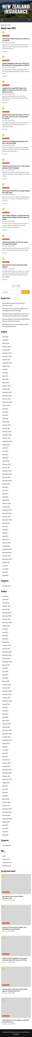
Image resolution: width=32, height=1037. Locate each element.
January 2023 (6, 467)
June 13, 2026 (12, 962)
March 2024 (5, 422)
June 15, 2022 (12, 246)
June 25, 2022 (12, 170)
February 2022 (6, 503)
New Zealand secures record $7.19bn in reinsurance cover (13, 304)
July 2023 (5, 448)
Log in (4, 856)
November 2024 (6, 395)
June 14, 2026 (12, 931)
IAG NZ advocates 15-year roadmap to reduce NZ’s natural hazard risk (15, 325)
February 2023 (6, 464)
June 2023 (5, 451)
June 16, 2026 (12, 900)
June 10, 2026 (12, 1024)
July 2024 (5, 408)
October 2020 (6, 556)
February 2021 (6, 542)
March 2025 (5, 382)
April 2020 (5, 575)
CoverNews (24, 1032)
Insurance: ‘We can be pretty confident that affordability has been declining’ (15, 309)
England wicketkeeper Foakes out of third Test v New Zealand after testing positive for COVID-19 (15, 64)
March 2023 (5, 461)
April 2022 (5, 497)
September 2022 (7, 480)
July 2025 (5, 369)
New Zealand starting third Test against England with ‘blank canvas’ (15, 192)
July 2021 (5, 526)
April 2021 (5, 536)
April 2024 (5, 418)
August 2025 (6, 366)
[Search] (29, 19)
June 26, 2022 (12, 94)
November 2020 (6, 552)
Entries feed (6, 859)
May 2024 (5, 415)
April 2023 (5, 457)
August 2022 (6, 484)
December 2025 (6, 353)
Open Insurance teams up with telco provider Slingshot (14, 266)
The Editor (6, 42)
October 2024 (6, 399)
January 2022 (6, 507)
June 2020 (5, 569)
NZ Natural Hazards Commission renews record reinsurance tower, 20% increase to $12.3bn (15, 315)
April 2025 (5, 379)
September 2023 (7, 441)
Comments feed (6, 862)
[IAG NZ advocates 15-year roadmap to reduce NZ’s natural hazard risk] (16, 1008)
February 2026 (6, 346)
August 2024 (6, 405)
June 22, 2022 (12, 194)
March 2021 (5, 539)
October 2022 (6, 477)
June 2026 (5, 337)
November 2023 (6, 435)
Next (19, 286)
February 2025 (6, 386)
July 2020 (5, 565)
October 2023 (6, 438)
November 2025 (6, 356)
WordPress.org (6, 865)
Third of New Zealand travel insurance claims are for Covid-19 (16, 39)
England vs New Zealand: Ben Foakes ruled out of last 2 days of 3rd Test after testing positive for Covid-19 (15, 116)
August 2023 (6, 444)
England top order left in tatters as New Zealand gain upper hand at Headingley (15, 167)
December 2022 (6, 471)
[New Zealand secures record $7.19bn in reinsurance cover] (16, 884)
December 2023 (6, 431)
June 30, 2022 (12, 42)
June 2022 (5, 490)
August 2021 (6, 523)
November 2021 (6, 513)
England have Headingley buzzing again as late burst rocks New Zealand (15, 142)
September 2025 (7, 363)
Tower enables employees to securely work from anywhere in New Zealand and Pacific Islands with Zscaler (15, 217)
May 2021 (5, 533)
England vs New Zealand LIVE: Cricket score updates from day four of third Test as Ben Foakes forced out (14, 90)
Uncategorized (6, 35)
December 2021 (6, 510)
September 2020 (7, 559)
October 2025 (6, 359)
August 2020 (6, 562)
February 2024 (6, 425)
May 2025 (5, 376)
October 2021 (6, 516)
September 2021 (7, 520)
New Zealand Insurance (16, 9)
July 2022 (5, 487)
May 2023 (5, 454)
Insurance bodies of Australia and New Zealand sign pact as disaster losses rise (15, 320)
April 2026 (5, 340)
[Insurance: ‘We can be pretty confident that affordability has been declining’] (16, 915)
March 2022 (5, 500)
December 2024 (6, 392)
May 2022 (5, 493)
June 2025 (5, 372)
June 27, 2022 (12, 67)
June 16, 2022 (12, 221)
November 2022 (6, 474)
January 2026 (6, 350)
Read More (4, 51)
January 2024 (6, 428)
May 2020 (5, 572)
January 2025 (6, 389)
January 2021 (6, 546)
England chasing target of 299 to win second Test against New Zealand (14, 243)
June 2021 (5, 529)
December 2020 (6, 549)
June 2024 (5, 412)
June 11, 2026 (12, 993)
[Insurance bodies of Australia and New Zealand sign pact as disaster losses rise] (16, 977)
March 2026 (5, 343)
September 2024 (7, 402)
